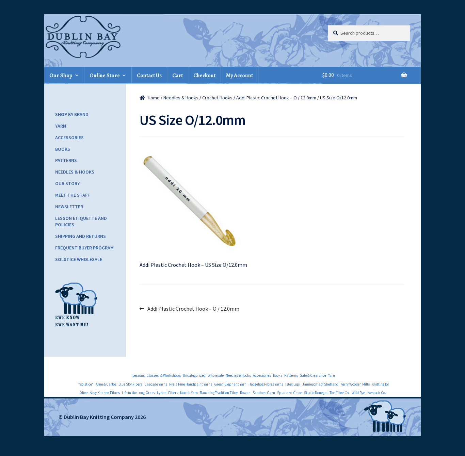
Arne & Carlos (106, 384)
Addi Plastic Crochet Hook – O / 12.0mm (276, 98)
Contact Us (149, 75)
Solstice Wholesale (78, 259)
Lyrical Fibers (167, 392)
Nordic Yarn (189, 392)
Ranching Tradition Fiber (219, 392)
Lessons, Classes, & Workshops (156, 375)
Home (154, 98)
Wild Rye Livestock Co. (369, 392)
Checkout (204, 75)
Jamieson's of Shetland (320, 384)
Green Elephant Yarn (230, 384)
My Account (239, 75)
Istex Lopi (292, 384)
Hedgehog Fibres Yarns (265, 384)
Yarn (60, 126)
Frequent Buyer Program (84, 248)
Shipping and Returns (80, 236)
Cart (177, 75)
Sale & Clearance (313, 375)
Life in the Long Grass (138, 392)
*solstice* (86, 384)
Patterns (66, 160)
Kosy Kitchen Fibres (105, 392)
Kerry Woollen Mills (355, 384)
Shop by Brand (72, 114)
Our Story (67, 183)
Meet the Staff (72, 195)
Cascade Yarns (155, 384)
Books (62, 149)
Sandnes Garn (264, 392)
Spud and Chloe (289, 392)
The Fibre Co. (340, 392)
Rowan (245, 392)
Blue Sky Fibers (130, 384)
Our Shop (61, 75)
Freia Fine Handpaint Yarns (190, 384)
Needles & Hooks (180, 98)
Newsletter (69, 206)
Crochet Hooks (217, 98)
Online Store (105, 75)
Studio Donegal (315, 392)
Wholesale (216, 375)
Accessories (69, 137)
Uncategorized (194, 375)
